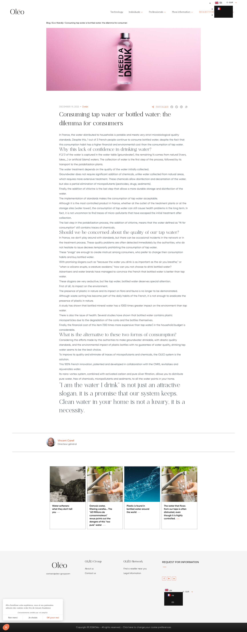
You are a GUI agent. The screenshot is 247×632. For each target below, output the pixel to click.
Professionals (156, 12)
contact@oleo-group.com (58, 574)
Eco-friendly (57, 23)
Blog (48, 23)
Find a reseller (135, 568)
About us (89, 568)
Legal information (132, 573)
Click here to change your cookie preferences (147, 627)
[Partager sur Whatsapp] (186, 106)
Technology (116, 12)
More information (181, 12)
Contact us (90, 573)
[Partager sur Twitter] (176, 106)
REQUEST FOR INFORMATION (180, 562)
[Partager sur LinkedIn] (181, 106)
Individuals (134, 12)
